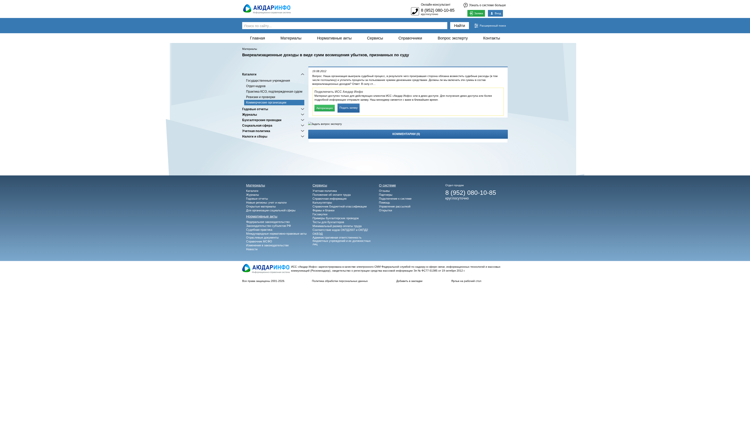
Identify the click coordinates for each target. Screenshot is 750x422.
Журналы (249, 114)
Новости (251, 249)
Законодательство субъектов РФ (268, 225)
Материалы (290, 38)
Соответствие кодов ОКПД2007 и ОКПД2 (340, 230)
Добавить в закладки (409, 281)
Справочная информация (329, 198)
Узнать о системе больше (487, 5)
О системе (387, 185)
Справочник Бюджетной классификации (339, 206)
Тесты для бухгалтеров (328, 222)
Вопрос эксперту (453, 38)
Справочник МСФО (259, 241)
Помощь (384, 202)
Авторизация (324, 108)
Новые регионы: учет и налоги (266, 202)
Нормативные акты (334, 38)
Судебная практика (259, 229)
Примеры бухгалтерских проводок (335, 218)
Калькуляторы (322, 202)
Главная (257, 38)
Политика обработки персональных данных (340, 281)
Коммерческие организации (266, 102)
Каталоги (249, 74)
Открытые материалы (261, 206)
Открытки (385, 210)
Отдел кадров (256, 86)
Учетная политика (256, 131)
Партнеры (385, 194)
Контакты (491, 38)
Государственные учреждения (268, 80)
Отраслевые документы (262, 237)
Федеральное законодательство (268, 222)
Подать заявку (348, 107)
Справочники (410, 38)
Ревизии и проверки (260, 97)
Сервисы (375, 38)
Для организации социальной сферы (271, 210)
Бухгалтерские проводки (261, 120)
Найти (459, 25)
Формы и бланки (323, 210)
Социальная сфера (257, 125)
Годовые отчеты (255, 109)
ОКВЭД (317, 233)
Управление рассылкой (394, 206)
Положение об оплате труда (331, 194)
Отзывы (384, 190)
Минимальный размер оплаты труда (337, 226)
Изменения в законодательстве (267, 245)
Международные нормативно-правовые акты (276, 233)
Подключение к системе (395, 198)
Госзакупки (319, 214)
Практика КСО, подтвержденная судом (274, 91)
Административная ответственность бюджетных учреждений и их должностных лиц (341, 241)
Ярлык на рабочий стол (466, 281)
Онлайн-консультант (435, 4)
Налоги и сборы (254, 136)
